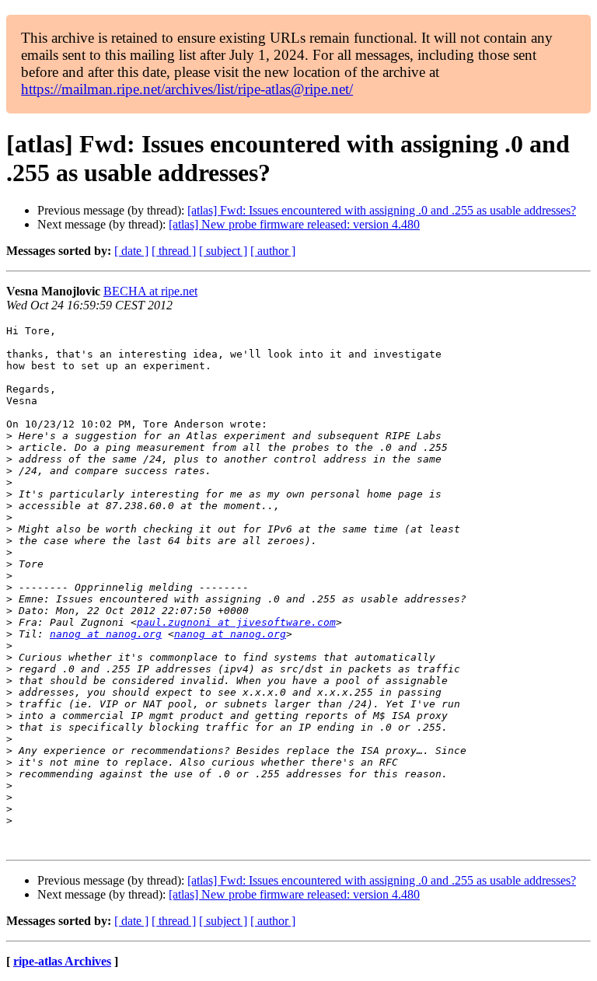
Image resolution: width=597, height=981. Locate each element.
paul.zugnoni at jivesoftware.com (236, 622)
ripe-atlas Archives (62, 961)
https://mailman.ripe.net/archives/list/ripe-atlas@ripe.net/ (187, 89)
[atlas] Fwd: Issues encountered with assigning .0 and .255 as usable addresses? (381, 210)
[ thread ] (174, 250)
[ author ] (272, 250)
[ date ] (131, 250)
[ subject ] (223, 250)
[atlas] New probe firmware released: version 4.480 (294, 224)
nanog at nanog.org (106, 634)
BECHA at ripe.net (150, 291)
